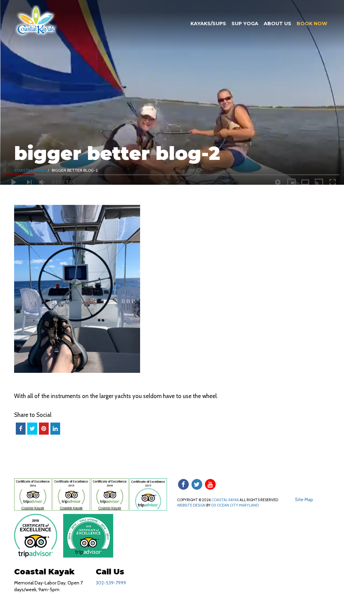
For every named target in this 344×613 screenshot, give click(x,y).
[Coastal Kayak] (36, 20)
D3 (213, 505)
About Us (277, 23)
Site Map (304, 499)
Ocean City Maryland (238, 505)
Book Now (312, 23)
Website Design (191, 505)
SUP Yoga (244, 23)
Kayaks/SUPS (208, 23)
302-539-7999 (111, 583)
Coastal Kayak (30, 170)
